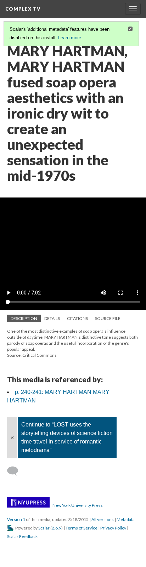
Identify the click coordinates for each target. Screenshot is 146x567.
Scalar (44, 528)
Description (24, 318)
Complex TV (23, 9)
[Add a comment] (15, 471)
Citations (77, 318)
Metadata (126, 519)
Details (52, 318)
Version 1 (16, 519)
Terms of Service (81, 528)
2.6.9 (56, 528)
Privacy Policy (113, 528)
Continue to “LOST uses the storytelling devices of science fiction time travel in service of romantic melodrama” (67, 437)
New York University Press (77, 505)
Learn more (69, 37)
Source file (107, 318)
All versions (102, 519)
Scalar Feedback (22, 536)
